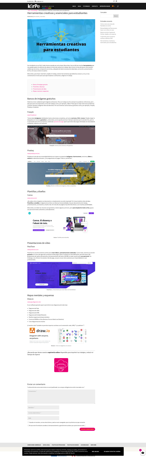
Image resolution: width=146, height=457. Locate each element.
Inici (29, 10)
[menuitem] (113, 8)
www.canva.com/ (32, 198)
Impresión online (105, 6)
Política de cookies (73, 445)
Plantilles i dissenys (39, 87)
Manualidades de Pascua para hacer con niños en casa (108, 29)
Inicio (74, 6)
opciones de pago (59, 121)
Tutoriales (86, 6)
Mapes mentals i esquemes (41, 91)
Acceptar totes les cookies (112, 451)
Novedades (34, 10)
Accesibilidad (85, 445)
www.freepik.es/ (31, 115)
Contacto (95, 6)
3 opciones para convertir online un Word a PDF (107, 37)
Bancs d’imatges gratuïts (40, 84)
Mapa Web (93, 445)
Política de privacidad (58, 445)
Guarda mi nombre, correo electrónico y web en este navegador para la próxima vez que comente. (57, 422)
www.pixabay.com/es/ (33, 153)
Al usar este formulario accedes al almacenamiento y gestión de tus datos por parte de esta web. (57, 425)
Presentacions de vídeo (39, 89)
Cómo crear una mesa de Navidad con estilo (107, 25)
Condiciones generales (34, 445)
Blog (79, 6)
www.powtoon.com (32, 249)
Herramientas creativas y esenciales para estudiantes (108, 41)
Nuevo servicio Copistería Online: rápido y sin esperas (108, 33)
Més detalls (95, 451)
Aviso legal (46, 445)
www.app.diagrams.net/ (34, 302)
